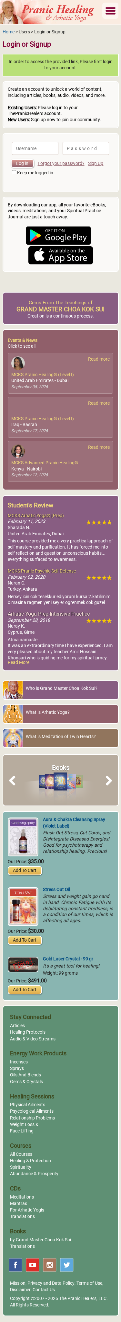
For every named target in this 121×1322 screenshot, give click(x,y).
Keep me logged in (35, 173)
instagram (50, 1265)
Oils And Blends (25, 1075)
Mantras (18, 1203)
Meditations (22, 1197)
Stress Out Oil (56, 889)
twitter (67, 1265)
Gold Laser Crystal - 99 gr (68, 959)
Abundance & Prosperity (34, 1174)
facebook (15, 1265)
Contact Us (44, 1290)
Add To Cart (24, 870)
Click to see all (21, 346)
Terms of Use (89, 1283)
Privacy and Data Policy (51, 1283)
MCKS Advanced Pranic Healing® (44, 463)
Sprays (17, 1068)
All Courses (21, 1154)
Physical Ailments (27, 1104)
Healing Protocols (27, 1032)
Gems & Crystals (26, 1081)
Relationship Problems (32, 1118)
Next (107, 787)
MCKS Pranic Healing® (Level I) (42, 374)
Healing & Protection (30, 1161)
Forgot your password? (61, 163)
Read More (18, 662)
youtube (33, 1265)
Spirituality (20, 1167)
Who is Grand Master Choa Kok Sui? (61, 688)
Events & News (22, 340)
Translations (22, 1216)
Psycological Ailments (32, 1111)
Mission (17, 1283)
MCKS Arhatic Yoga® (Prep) (36, 515)
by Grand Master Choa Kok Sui (40, 1240)
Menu (110, 11)
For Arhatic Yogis (27, 1210)
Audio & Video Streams (32, 1039)
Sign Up (95, 163)
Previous (15, 787)
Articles (17, 1025)
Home (9, 32)
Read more (99, 359)
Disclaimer (20, 1290)
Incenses (19, 1062)
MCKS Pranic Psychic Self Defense (42, 571)
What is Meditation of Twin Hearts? (61, 736)
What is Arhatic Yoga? (48, 712)
